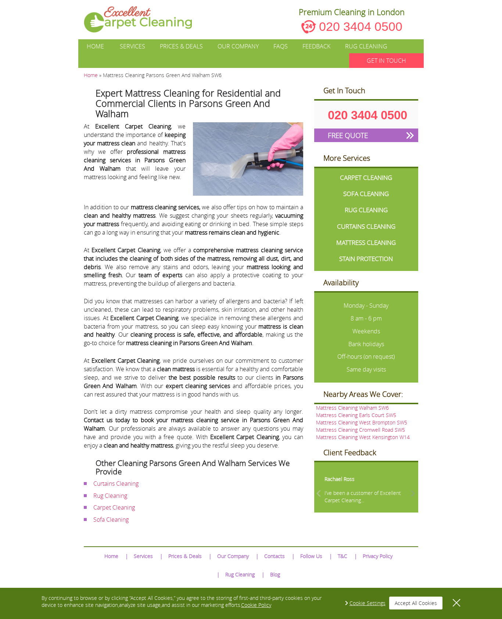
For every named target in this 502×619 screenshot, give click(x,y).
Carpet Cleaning (114, 507)
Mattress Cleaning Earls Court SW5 (356, 415)
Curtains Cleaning (116, 483)
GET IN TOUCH (386, 61)
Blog (275, 574)
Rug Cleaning (366, 46)
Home (95, 46)
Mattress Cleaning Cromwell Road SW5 (360, 429)
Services (132, 46)
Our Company (238, 46)
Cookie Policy (256, 604)
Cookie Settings (367, 603)
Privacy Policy (377, 556)
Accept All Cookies (416, 603)
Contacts (274, 556)
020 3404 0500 (360, 26)
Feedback (316, 46)
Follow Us (311, 556)
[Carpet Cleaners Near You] (144, 19)
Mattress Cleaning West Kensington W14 (363, 437)
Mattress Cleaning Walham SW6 (352, 407)
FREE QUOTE (348, 135)
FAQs (280, 46)
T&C (342, 556)
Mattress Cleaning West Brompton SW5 (361, 422)
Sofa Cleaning (111, 519)
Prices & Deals (181, 46)
